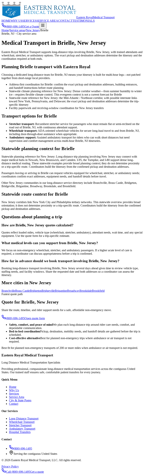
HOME (6, 20)
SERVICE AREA (47, 20)
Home (5, 30)
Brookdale (86, 290)
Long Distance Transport (23, 418)
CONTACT (65, 20)
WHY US (16, 20)
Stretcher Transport (20, 425)
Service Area (16, 397)
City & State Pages (20, 400)
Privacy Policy (10, 466)
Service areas (17, 30)
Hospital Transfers (20, 432)
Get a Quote (32, 26)
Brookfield (98, 290)
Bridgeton (36, 290)
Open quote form (35, 318)
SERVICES (29, 20)
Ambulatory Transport (22, 428)
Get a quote (37, 471)
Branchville (8, 290)
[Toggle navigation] (42, 25)
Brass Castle (22, 290)
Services (14, 393)
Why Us (14, 390)
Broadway (73, 290)
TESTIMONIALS (84, 20)
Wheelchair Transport (21, 421)
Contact (13, 403)
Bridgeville (48, 290)
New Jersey (33, 30)
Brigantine (61, 290)
